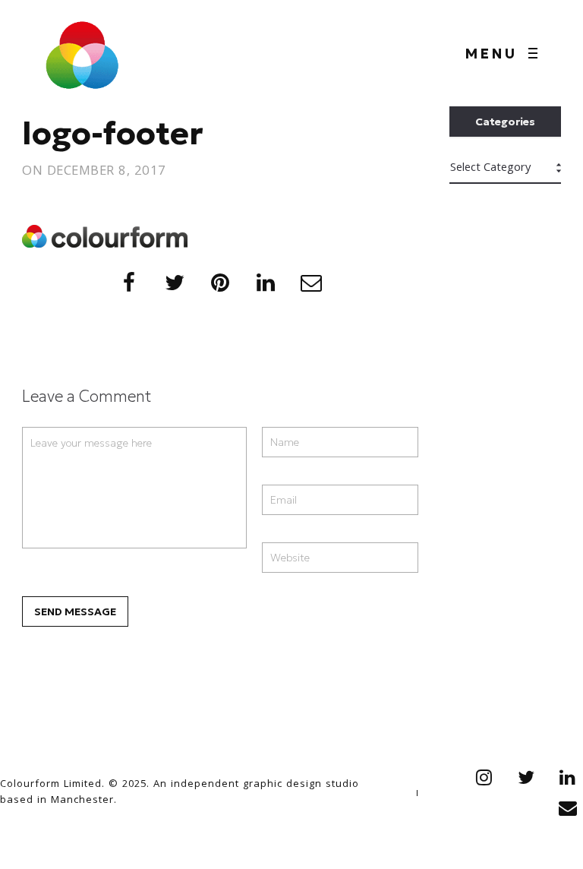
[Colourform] (82, 53)
